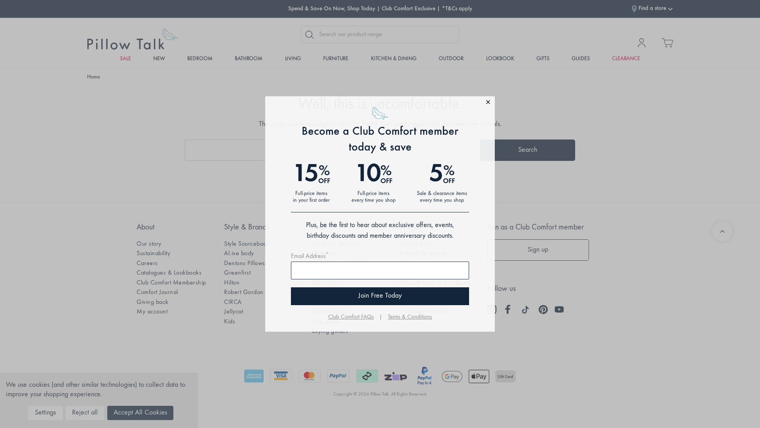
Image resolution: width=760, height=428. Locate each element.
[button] (380, 103)
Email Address (310, 256)
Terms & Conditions (410, 317)
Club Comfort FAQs (351, 317)
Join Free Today (380, 296)
